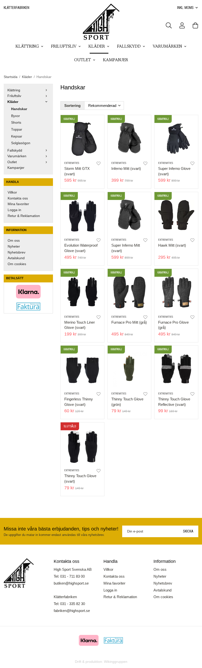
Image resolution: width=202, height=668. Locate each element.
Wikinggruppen (115, 662)
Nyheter (14, 246)
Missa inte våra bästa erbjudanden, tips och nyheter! (61, 528)
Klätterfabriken (16, 8)
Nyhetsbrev (16, 252)
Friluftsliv (63, 47)
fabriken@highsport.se (72, 611)
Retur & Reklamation (24, 216)
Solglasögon (20, 143)
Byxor (15, 116)
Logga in (14, 210)
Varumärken (167, 47)
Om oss (14, 240)
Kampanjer (115, 60)
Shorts (16, 122)
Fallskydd (129, 47)
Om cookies (17, 264)
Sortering (72, 105)
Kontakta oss (18, 198)
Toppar (16, 129)
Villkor (12, 192)
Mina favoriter (18, 204)
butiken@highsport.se (71, 583)
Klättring (27, 47)
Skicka (188, 531)
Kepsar (16, 136)
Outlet (82, 60)
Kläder (96, 47)
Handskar (19, 109)
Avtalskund (16, 258)
